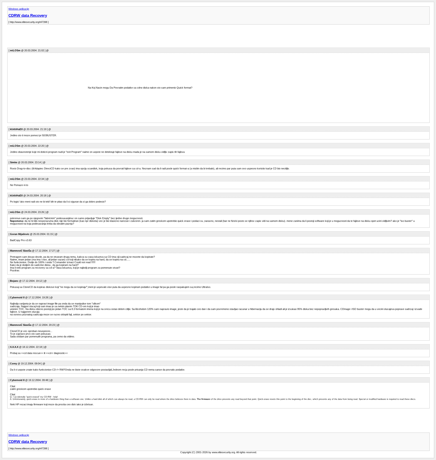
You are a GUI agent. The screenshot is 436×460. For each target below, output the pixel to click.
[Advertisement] (90, 37)
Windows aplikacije (18, 8)
